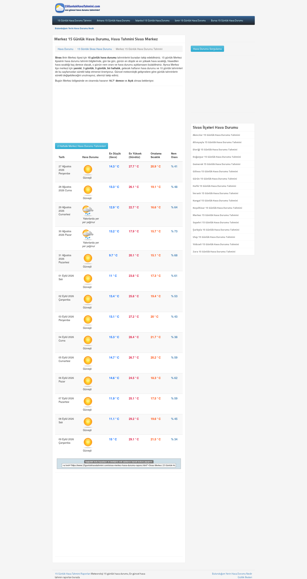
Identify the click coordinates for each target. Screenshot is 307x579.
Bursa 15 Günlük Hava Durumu (227, 20)
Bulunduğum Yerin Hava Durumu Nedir (74, 28)
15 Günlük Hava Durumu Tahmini (74, 20)
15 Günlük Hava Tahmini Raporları (72, 573)
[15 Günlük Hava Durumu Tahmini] (77, 8)
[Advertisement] (119, 114)
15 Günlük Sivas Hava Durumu (94, 49)
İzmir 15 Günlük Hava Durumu (190, 20)
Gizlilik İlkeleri (245, 577)
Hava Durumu (65, 49)
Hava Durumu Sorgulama (207, 48)
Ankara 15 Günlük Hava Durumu (113, 20)
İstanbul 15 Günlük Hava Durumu (152, 20)
